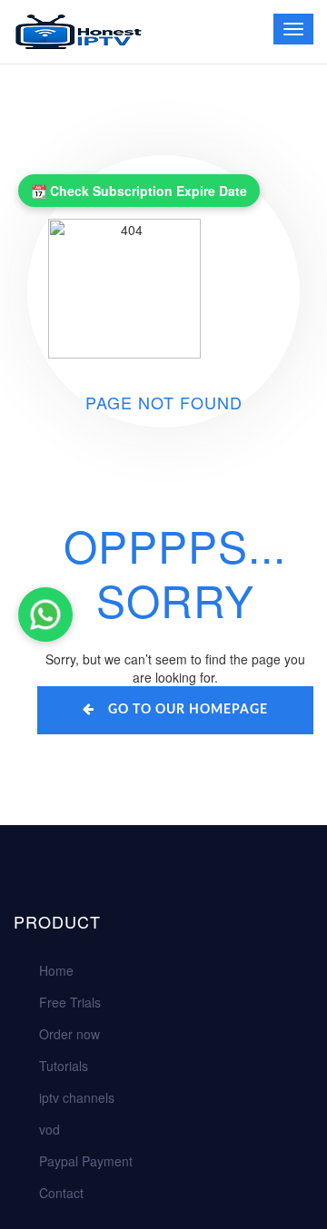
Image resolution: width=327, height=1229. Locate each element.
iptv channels (76, 1097)
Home (56, 970)
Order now (69, 1034)
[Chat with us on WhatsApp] (45, 614)
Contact (61, 1193)
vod (49, 1129)
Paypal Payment (86, 1161)
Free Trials (70, 1002)
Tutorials (63, 1066)
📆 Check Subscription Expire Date (139, 191)
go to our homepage (188, 709)
